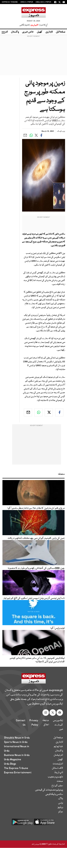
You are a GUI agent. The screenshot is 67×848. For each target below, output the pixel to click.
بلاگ (60, 799)
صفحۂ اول (60, 32)
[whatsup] (38, 412)
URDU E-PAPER (26, 2)
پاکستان (15, 32)
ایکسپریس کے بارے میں (58, 725)
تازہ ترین (49, 32)
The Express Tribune (16, 768)
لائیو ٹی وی (34, 25)
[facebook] (59, 412)
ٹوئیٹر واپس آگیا (57, 628)
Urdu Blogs (10, 764)
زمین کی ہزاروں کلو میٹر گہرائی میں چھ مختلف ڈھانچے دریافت (36, 538)
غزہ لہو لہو (58, 746)
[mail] (28, 412)
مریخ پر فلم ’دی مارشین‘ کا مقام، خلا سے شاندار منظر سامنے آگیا (36, 508)
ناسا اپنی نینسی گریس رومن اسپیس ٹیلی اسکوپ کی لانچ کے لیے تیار (34, 598)
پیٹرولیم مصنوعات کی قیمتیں (49, 790)
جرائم (60, 812)
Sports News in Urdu (15, 742)
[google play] (22, 823)
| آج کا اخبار (43, 25)
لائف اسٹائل (57, 768)
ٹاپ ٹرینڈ (58, 772)
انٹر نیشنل (58, 755)
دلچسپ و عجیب (55, 777)
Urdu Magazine (12, 759)
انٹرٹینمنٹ (58, 764)
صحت (60, 781)
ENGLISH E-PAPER (43, 2)
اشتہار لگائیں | (25, 25)
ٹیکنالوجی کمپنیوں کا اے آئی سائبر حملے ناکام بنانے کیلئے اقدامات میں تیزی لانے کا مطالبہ (37, 660)
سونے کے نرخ (57, 786)
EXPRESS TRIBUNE (10, 2)
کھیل (39, 32)
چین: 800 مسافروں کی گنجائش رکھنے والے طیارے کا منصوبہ (36, 568)
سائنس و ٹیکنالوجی (54, 794)
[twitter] (49, 412)
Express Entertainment (18, 772)
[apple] (44, 823)
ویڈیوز (60, 807)
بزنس (60, 803)
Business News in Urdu (17, 755)
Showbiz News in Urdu (17, 738)
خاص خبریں (28, 32)
